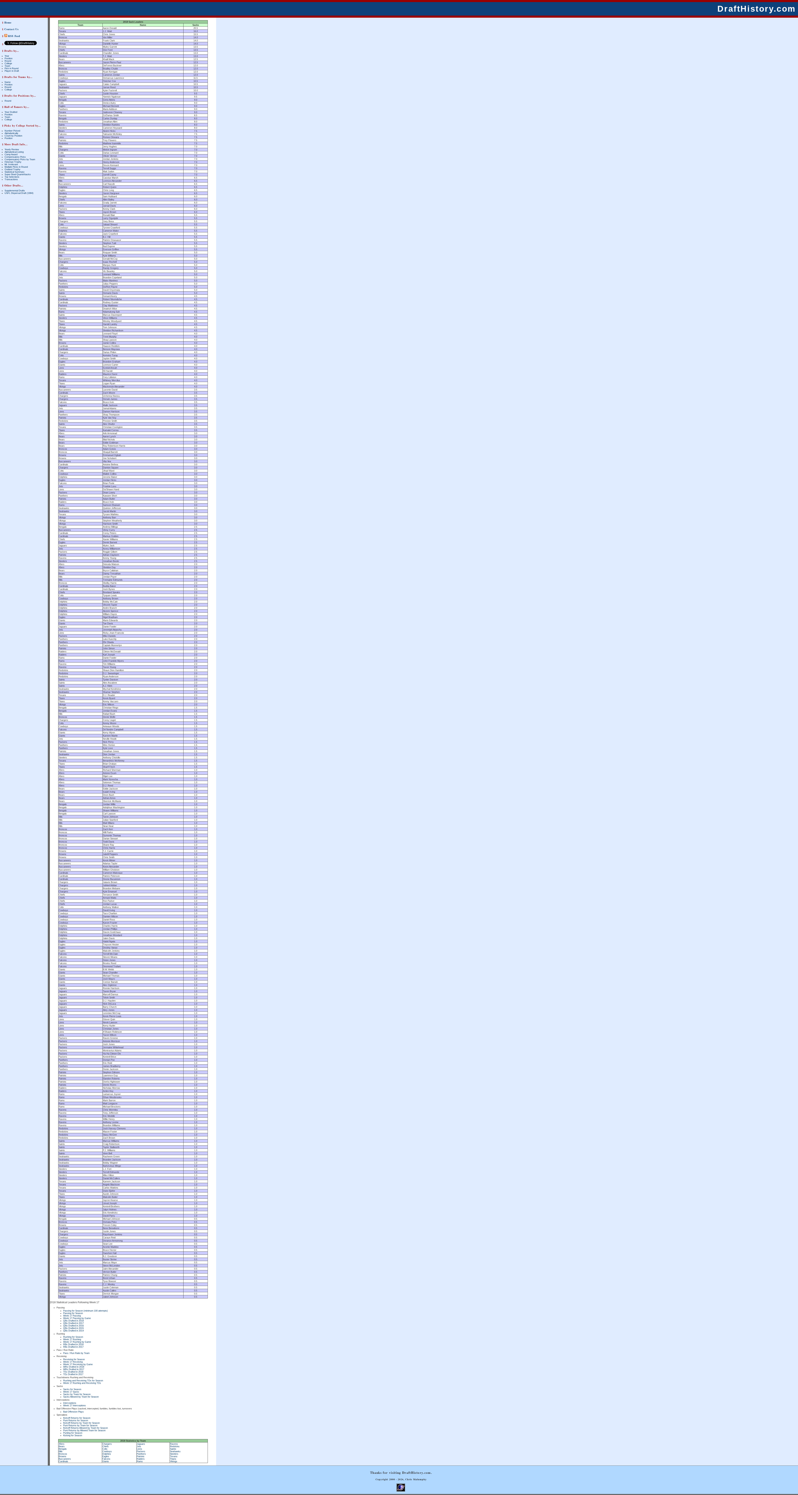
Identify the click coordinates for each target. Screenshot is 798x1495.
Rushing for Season (73, 1337)
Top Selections (12, 177)
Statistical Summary (15, 172)
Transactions (11, 179)
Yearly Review (12, 149)
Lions (139, 1449)
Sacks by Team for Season (77, 1394)
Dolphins (106, 1454)
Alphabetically (11, 133)
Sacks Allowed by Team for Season (81, 1396)
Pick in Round (11, 68)
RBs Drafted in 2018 (73, 1344)
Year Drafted (11, 112)
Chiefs (105, 1446)
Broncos (63, 1454)
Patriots (140, 1456)
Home (7, 22)
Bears (62, 1446)
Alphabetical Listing (14, 152)
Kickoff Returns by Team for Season (81, 1423)
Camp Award (11, 154)
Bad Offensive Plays (73, 1411)
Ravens (174, 1444)
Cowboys (107, 1451)
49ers (61, 1444)
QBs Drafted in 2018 (73, 1320)
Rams (140, 1461)
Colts (104, 1449)
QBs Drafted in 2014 (73, 1330)
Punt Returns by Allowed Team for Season (84, 1430)
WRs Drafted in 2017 (73, 1369)
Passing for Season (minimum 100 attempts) (85, 1310)
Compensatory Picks (15, 157)
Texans (173, 1456)
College (8, 63)
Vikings (173, 1461)
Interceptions (69, 1403)
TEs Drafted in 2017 (73, 1374)
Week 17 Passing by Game (77, 1318)
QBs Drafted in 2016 (73, 1325)
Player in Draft (12, 71)
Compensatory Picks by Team (20, 159)
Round (8, 61)
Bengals (63, 1449)
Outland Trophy (12, 169)
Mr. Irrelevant (11, 164)
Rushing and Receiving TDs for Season (83, 1380)
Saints (173, 1449)
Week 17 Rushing (72, 1339)
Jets (139, 1446)
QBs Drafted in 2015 (73, 1328)
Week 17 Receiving (73, 1362)
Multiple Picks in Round (16, 167)
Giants (105, 1461)
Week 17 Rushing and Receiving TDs (82, 1383)
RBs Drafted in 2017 (73, 1347)
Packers (141, 1451)
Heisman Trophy (13, 162)
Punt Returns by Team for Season (80, 1425)
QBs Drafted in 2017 (73, 1323)
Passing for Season (73, 1313)
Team (7, 66)
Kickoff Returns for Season (76, 1418)
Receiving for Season (74, 1359)
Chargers (107, 1444)
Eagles (105, 1456)
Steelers (174, 1454)
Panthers (141, 1454)
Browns (62, 1456)
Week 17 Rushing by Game (77, 1342)
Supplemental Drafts (15, 190)
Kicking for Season (72, 1435)
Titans (173, 1459)
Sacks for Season (72, 1389)
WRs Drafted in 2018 (73, 1367)
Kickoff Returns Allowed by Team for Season (85, 1428)
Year (7, 56)
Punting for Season (72, 1433)
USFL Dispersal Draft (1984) (19, 193)
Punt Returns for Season (75, 1420)
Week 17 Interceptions (74, 1405)
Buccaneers (65, 1459)
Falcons (106, 1459)
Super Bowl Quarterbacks (18, 174)
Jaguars (141, 1444)
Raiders (141, 1459)
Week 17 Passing (72, 1315)
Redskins (175, 1446)
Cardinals (63, 1461)
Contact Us (11, 29)
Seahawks (175, 1451)
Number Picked (12, 130)
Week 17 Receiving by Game (78, 1364)
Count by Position (13, 135)
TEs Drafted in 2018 (73, 1372)
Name (8, 82)
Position (8, 58)
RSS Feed (13, 36)
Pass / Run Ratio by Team (76, 1353)
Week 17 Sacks (71, 1391)
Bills (61, 1451)
